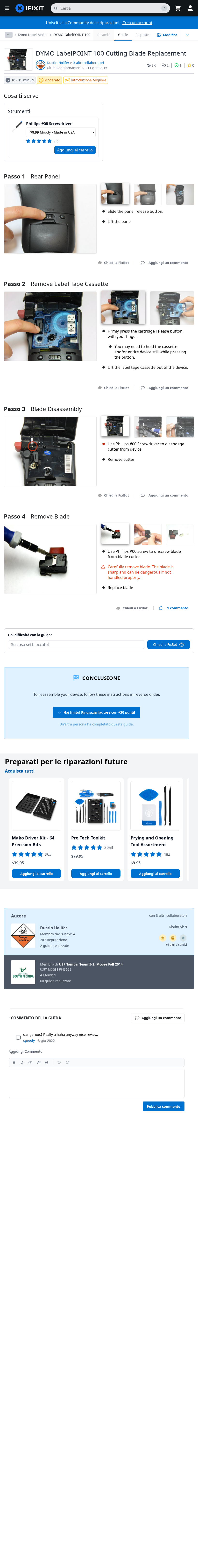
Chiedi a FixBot (116, 262)
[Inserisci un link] (38, 1062)
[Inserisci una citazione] (47, 1062)
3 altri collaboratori (88, 62)
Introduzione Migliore (88, 80)
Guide (123, 34)
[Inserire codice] (30, 1062)
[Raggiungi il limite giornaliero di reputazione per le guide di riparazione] (173, 938)
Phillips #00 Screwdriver (49, 123)
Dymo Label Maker (33, 34)
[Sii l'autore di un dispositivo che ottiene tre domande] (183, 938)
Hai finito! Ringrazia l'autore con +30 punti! (99, 712)
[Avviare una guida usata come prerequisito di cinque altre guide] (163, 938)
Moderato (52, 80)
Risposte (142, 34)
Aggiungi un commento (164, 628)
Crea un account (137, 22)
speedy (29, 1040)
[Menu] (7, 8)
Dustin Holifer (58, 62)
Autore (18, 916)
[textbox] (96, 1083)
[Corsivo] (22, 1062)
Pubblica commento (163, 1106)
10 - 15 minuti (22, 80)
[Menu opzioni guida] (187, 35)
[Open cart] (178, 8)
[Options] (9, 35)
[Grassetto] (14, 1062)
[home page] (29, 8)
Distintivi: (178, 926)
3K (154, 65)
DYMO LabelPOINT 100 (71, 34)
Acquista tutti (20, 771)
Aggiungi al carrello (75, 150)
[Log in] (190, 8)
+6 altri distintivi (176, 945)
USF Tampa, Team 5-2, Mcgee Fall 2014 (91, 964)
